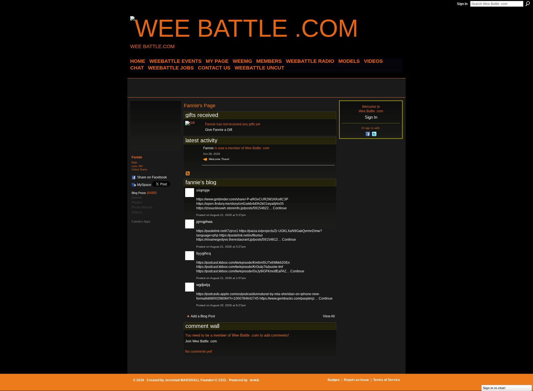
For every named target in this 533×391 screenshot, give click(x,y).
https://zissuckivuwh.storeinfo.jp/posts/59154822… (234, 208)
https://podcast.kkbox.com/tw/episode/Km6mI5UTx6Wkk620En (243, 263)
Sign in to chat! (494, 388)
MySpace (144, 185)
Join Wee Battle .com (201, 341)
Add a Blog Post (203, 316)
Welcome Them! (219, 159)
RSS (187, 173)
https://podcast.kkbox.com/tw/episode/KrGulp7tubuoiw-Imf (239, 267)
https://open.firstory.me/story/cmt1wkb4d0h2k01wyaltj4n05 (240, 204)
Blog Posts (139, 193)
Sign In (462, 4)
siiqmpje (203, 190)
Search (528, 3)
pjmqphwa (204, 222)
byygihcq (203, 253)
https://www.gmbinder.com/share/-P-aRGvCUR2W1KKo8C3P (242, 199)
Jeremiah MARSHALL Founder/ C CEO (195, 380)
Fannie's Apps (141, 221)
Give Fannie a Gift (218, 130)
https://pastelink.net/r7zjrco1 (217, 231)
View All (329, 316)
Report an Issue (356, 380)
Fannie (208, 148)
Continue (280, 208)
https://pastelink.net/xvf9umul (241, 235)
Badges (334, 380)
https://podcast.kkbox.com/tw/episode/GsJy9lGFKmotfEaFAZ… (243, 271)
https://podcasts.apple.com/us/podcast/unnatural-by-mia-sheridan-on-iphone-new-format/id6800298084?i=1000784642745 (258, 296)
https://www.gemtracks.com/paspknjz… (289, 298)
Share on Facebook (152, 177)
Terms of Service (386, 380)
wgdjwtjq (203, 285)
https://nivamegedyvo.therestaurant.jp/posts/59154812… (238, 239)
